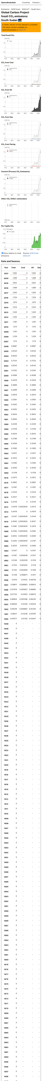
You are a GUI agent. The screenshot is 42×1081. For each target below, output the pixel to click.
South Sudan (36, 9)
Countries (26, 2)
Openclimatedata (8, 2)
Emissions (37, 2)
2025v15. (22, 30)
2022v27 (25, 9)
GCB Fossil (15, 9)
